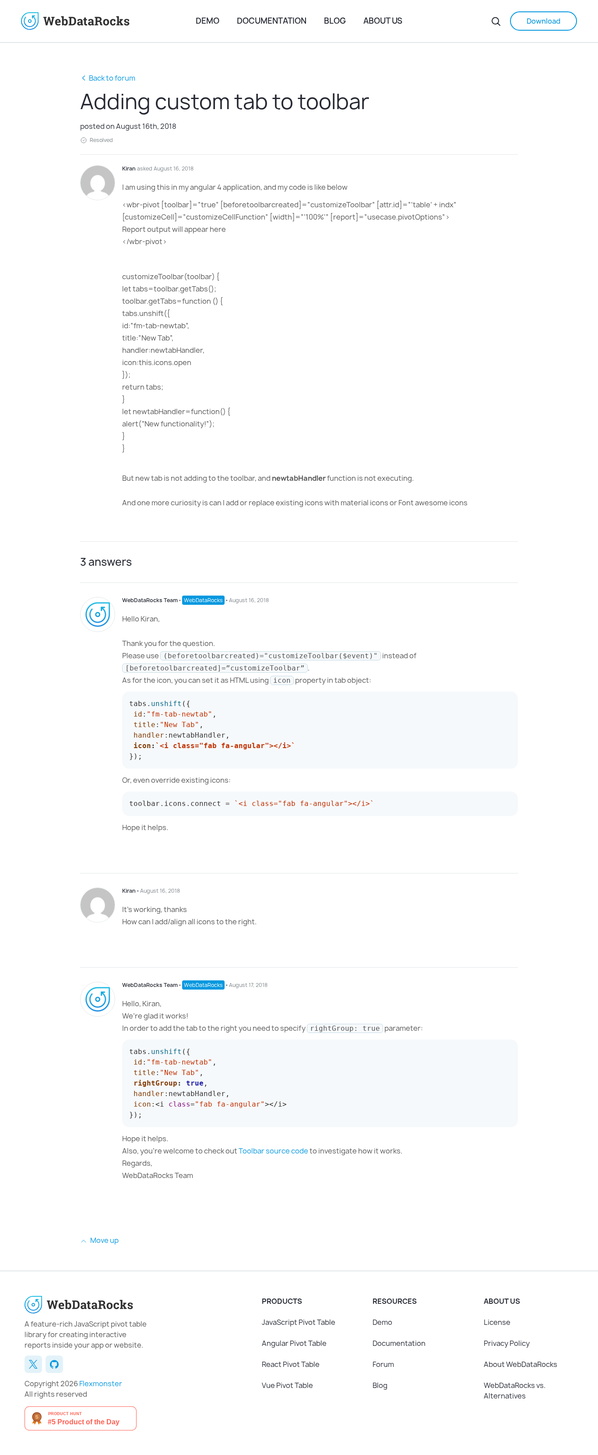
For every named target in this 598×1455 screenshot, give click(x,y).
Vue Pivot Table (287, 1385)
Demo (207, 20)
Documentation (271, 20)
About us (382, 20)
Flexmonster (100, 1383)
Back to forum (112, 78)
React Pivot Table (291, 1364)
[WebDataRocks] (108, 21)
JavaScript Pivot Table (298, 1322)
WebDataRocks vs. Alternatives (514, 1390)
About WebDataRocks (520, 1364)
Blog (335, 20)
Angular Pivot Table (294, 1343)
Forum (383, 1364)
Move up (104, 1240)
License (497, 1322)
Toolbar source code (273, 1151)
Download (543, 21)
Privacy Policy (507, 1343)
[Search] (496, 21)
